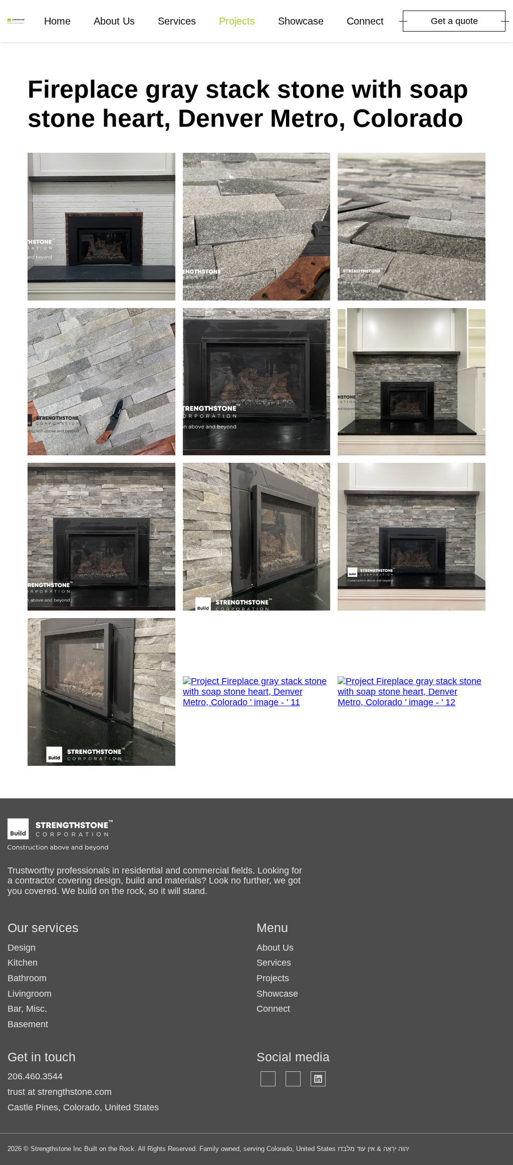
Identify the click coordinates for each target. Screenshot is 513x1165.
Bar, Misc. (27, 1009)
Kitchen (23, 963)
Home (57, 21)
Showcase (301, 21)
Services (177, 21)
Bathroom (27, 978)
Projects (237, 21)
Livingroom (30, 994)
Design (22, 948)
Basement (28, 1024)
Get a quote (454, 21)
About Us (114, 21)
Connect (365, 21)
